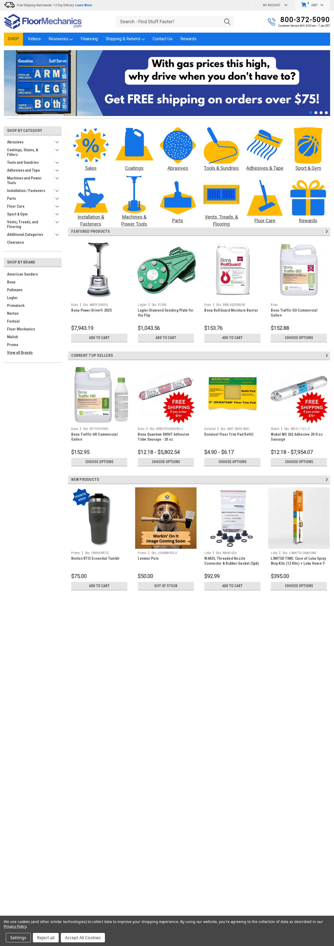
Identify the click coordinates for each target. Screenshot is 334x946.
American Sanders (22, 274)
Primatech (16, 305)
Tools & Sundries (221, 168)
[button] (91, 145)
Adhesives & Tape (264, 168)
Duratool (210, 429)
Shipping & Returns (123, 38)
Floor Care (16, 206)
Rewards (188, 38)
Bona (11, 282)
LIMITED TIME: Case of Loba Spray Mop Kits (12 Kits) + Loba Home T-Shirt (298, 563)
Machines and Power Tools (24, 180)
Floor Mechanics (21, 329)
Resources (59, 38)
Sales (91, 168)
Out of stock (165, 586)
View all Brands (20, 352)
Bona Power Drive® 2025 (91, 310)
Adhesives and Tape (23, 170)
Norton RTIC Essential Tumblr (95, 558)
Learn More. (84, 5)
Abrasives (15, 142)
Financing (89, 38)
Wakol (275, 429)
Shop (13, 38)
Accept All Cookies (83, 938)
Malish (12, 337)
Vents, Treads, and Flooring (22, 224)
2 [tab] (315, 112)
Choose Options (299, 338)
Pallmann (14, 290)
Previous (9, 79)
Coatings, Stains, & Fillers (22, 152)
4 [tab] (326, 112)
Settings (18, 938)
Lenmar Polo (148, 558)
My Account (272, 5)
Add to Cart (99, 338)
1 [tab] (310, 112)
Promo (12, 344)
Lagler (12, 297)
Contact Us (162, 38)
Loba (207, 553)
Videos (34, 38)
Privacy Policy (15, 926)
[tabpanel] (167, 83)
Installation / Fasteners (26, 190)
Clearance (15, 242)
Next (325, 79)
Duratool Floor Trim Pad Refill (228, 434)
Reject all (46, 938)
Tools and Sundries (23, 162)
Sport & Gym (17, 214)
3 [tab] (321, 112)
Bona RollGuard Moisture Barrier (231, 310)
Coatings (134, 168)
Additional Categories (25, 234)
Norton (13, 313)
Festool (13, 321)
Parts (11, 198)
